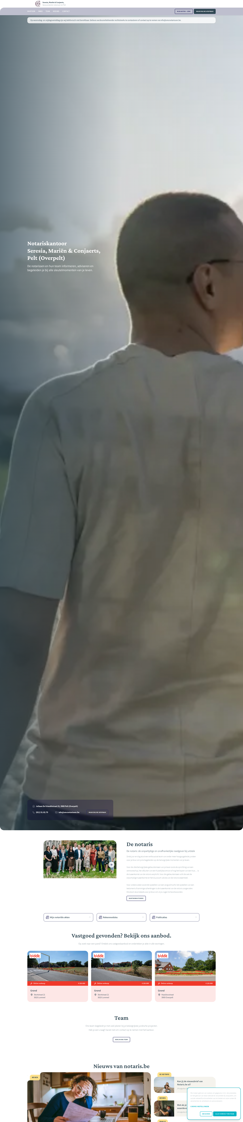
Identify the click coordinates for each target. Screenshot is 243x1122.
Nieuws (56, 11)
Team (48, 11)
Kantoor (31, 11)
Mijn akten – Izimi (184, 11)
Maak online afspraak (204, 11)
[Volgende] (111, 865)
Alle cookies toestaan (224, 1114)
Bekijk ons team (121, 1040)
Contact (66, 11)
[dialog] (213, 1103)
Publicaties (161, 917)
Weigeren (206, 1114)
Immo (40, 11)
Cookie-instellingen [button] (199, 1106)
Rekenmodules (110, 917)
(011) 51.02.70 (42, 812)
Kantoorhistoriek (136, 898)
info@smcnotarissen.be (69, 812)
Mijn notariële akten (60, 917)
